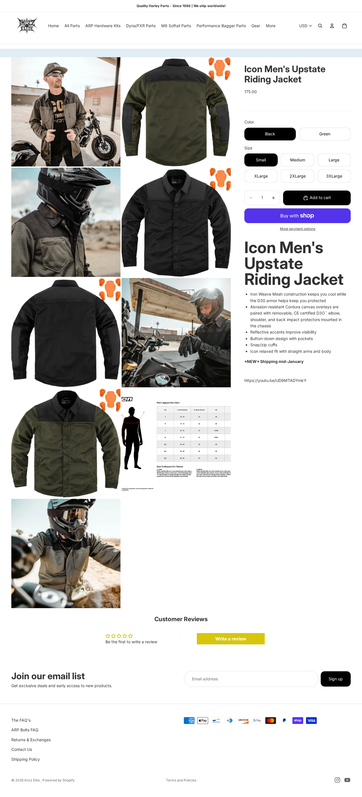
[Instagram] (337, 780)
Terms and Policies (181, 780)
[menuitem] (270, 25)
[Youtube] (347, 780)
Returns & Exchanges (31, 739)
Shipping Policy (25, 759)
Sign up (336, 678)
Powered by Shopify (58, 780)
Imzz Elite (32, 780)
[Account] (332, 26)
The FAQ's (21, 720)
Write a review (230, 639)
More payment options (297, 229)
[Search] (320, 26)
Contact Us (21, 749)
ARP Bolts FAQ (24, 730)
